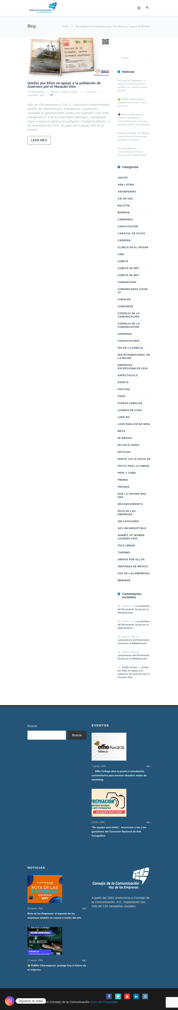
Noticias (55, 92)
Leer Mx (124, 417)
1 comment (90, 92)
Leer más (39, 140)
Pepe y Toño (127, 472)
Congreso (125, 306)
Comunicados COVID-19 (133, 291)
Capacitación (128, 226)
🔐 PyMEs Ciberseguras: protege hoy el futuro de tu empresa (132, 102)
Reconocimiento (130, 504)
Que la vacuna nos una (132, 495)
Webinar (124, 580)
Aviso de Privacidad (104, 1002)
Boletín (124, 205)
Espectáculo (128, 375)
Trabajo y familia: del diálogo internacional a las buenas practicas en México (133, 136)
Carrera (124, 240)
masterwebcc (38, 92)
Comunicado (127, 282)
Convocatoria (129, 340)
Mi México (125, 438)
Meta (121, 431)
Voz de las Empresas (134, 573)
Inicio (66, 26)
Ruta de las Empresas (127, 513)
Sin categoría (128, 521)
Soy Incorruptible (132, 528)
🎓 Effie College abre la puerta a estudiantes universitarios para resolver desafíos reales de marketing (119, 775)
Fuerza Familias (130, 403)
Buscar (32, 726)
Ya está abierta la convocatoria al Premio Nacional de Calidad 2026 (132, 151)
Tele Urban (126, 545)
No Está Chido (128, 445)
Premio (123, 479)
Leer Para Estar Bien (134, 424)
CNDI (121, 254)
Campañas (125, 219)
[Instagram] (9, 1001)
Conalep (124, 299)
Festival (124, 389)
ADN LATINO (126, 184)
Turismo (124, 552)
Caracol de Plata (131, 233)
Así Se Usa (125, 198)
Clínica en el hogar (133, 247)
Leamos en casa (130, 410)
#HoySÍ (123, 177)
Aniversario (127, 191)
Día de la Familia (130, 347)
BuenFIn (124, 212)
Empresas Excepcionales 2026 (133, 367)
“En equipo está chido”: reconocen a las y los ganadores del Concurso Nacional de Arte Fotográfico (119, 831)
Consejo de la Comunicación (129, 315)
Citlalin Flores (129, 667)
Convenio (125, 333)
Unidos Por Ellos (69, 92)
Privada (124, 486)
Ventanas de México (133, 566)
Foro (122, 396)
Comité (123, 261)
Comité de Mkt (129, 268)
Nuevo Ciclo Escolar (134, 459)
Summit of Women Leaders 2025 (131, 537)
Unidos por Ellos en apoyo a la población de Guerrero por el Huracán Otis (64, 84)
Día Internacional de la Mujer (134, 356)
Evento (123, 382)
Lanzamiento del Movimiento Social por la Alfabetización (134, 609)
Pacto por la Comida (134, 466)
